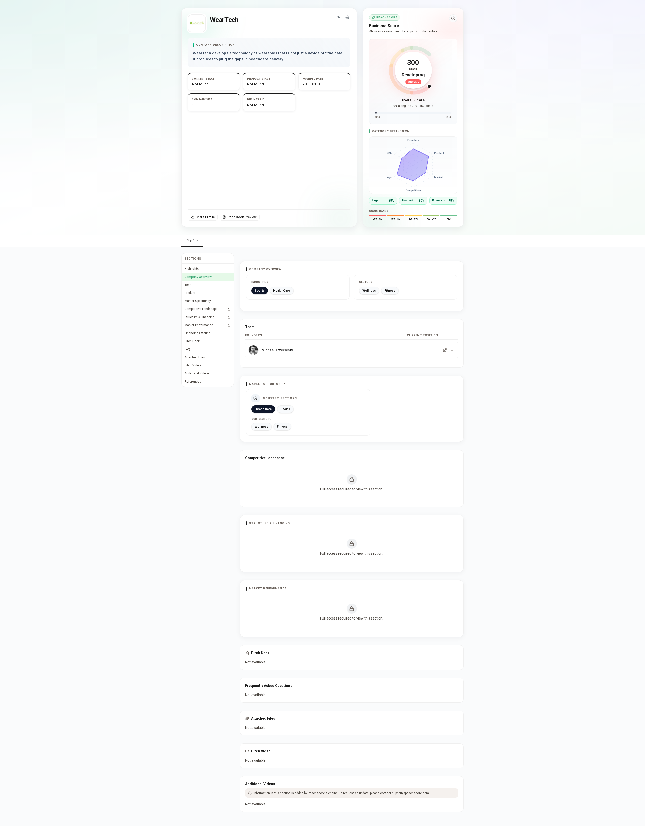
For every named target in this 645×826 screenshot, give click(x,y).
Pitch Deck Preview (242, 217)
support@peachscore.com (410, 793)
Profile (192, 241)
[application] (413, 165)
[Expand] (452, 350)
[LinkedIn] (445, 350)
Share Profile (205, 217)
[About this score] (453, 18)
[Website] (347, 17)
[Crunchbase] (338, 17)
